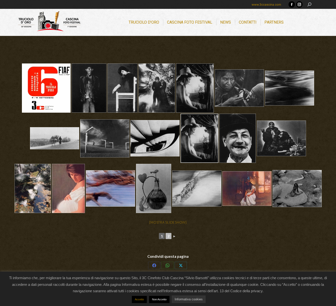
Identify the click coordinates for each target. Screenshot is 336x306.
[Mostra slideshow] (168, 222)
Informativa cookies (189, 299)
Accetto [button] (139, 299)
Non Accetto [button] (159, 299)
